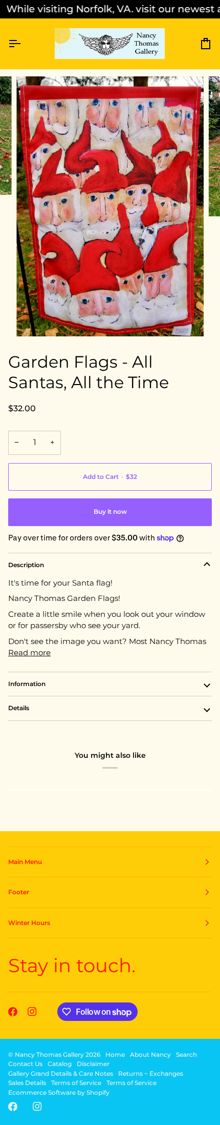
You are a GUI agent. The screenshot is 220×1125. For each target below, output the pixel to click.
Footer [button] (18, 892)
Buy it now (110, 511)
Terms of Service (76, 1083)
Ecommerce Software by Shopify (58, 1092)
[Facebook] (12, 1011)
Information (27, 684)
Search (186, 1054)
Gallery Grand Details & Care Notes (60, 1073)
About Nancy (150, 1054)
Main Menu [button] (25, 862)
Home (115, 1054)
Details (18, 708)
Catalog (60, 1064)
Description (26, 565)
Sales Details (27, 1083)
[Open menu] (23, 43)
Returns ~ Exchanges (150, 1073)
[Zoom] (36, 317)
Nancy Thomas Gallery (49, 1054)
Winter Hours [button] (29, 923)
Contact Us (25, 1064)
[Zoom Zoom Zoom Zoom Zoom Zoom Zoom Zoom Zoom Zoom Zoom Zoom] (110, 206)
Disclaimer (93, 1064)
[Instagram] (32, 1011)
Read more (29, 652)
